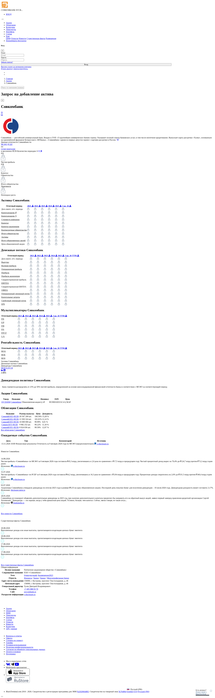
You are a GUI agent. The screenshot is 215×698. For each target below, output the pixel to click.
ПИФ (8, 38)
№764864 (122, 692)
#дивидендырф (30, 575)
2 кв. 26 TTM (71, 256)
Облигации (11, 25)
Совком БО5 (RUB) (9, 425)
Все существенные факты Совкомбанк (17, 565)
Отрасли (14, 38)
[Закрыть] (2, 696)
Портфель (10, 32)
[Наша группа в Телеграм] (13, 665)
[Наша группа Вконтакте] (8, 665)
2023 (43, 206)
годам (3, 149)
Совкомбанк (16, 402)
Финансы (28, 578)
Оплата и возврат (13, 652)
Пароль (3, 57)
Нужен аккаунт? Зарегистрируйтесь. (14, 69)
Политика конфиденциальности (19, 647)
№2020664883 (83, 692)
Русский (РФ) (143, 692)
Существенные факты (36, 38)
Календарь (10, 27)
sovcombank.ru (30, 592)
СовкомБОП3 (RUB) (10, 422)
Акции (9, 23)
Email (3, 53)
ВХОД (8, 14)
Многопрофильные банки (58, 578)
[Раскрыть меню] (3, 19)
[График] (2, 370)
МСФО (4, 144)
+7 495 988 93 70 (31, 589)
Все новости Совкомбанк (12, 514)
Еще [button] (8, 36)
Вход (86, 64)
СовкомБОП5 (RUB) (10, 416)
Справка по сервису (14, 640)
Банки (36, 578)
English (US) (132, 692)
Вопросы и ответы (14, 636)
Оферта (9, 638)
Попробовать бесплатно (16, 41)
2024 (50, 206)
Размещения (51, 38)
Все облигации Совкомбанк (13, 430)
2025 (57, 206)
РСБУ (10, 144)
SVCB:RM (5, 402)
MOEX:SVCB (7, 368)
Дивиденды (11, 29)
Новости (22, 38)
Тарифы (9, 643)
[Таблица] (4, 370)
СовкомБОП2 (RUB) (10, 419)
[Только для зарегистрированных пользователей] (2, 113)
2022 (36, 206)
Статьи (9, 34)
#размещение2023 (45, 575)
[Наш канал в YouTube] (17, 665)
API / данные (11, 629)
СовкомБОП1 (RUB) (10, 427)
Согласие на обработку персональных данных (25, 649)
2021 (29, 206)
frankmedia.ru (18, 503)
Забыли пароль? (7, 62)
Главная (9, 79)
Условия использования (16, 645)
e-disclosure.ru (102, 444)
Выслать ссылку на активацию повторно (16, 67)
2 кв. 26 (65, 206)
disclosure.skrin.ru (18, 490)
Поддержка (11, 654)
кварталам (10, 149)
